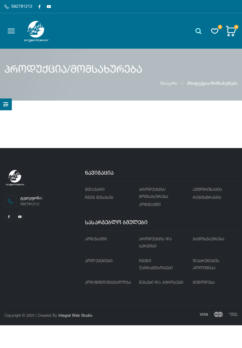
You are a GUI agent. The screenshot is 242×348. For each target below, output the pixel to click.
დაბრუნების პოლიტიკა (206, 264)
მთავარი (169, 83)
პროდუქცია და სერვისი (155, 242)
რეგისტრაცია (207, 198)
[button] (198, 31)
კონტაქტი (150, 205)
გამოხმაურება (209, 239)
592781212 (21, 6)
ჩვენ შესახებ (99, 198)
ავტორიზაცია (207, 190)
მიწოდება (204, 282)
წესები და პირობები (161, 282)
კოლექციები (98, 261)
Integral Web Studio (75, 315)
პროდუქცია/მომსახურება (154, 193)
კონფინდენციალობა (108, 282)
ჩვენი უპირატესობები (156, 264)
